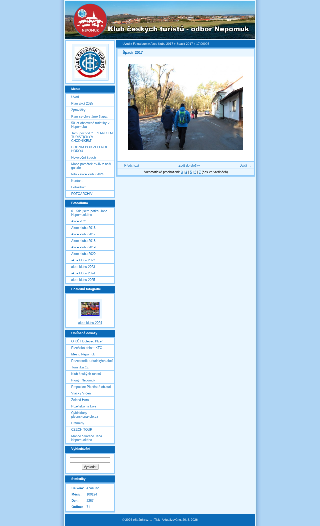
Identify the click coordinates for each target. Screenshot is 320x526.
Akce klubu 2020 (83, 254)
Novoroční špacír (83, 157)
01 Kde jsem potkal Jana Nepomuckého (89, 213)
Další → (245, 165)
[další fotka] (245, 107)
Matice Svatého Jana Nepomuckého (86, 438)
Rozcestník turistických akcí (92, 361)
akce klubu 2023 (83, 267)
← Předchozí (129, 165)
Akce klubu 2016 (83, 228)
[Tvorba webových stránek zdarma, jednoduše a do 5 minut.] (151, 520)
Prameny (77, 423)
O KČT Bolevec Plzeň (87, 341)
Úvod (126, 43)
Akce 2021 (79, 221)
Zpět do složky (189, 165)
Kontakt (76, 181)
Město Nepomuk (83, 354)
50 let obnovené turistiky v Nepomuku (90, 125)
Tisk (157, 519)
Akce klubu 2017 (161, 43)
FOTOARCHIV (81, 194)
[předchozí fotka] (125, 107)
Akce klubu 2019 (83, 247)
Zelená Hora (80, 400)
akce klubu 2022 (83, 260)
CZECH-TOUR (81, 429)
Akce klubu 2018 (83, 241)
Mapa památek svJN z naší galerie (91, 166)
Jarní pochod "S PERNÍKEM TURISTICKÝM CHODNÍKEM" (92, 137)
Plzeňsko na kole (83, 406)
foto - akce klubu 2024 (87, 174)
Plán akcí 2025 (82, 103)
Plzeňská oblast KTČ (86, 348)
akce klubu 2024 (83, 273)
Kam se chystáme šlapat (89, 116)
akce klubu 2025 (83, 280)
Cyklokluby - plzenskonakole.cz (84, 414)
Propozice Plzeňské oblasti (91, 387)
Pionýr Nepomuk (83, 380)
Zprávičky (78, 110)
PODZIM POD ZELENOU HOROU (89, 149)
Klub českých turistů (86, 374)
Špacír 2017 (184, 43)
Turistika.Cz (80, 367)
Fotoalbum (140, 43)
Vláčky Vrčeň (81, 393)
